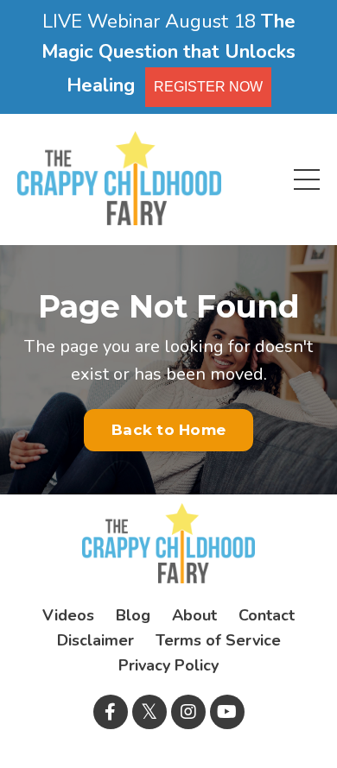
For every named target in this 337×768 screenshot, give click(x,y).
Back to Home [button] (168, 429)
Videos (68, 615)
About (194, 615)
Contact (266, 615)
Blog (133, 615)
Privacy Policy (168, 665)
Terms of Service (218, 640)
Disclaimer (95, 640)
